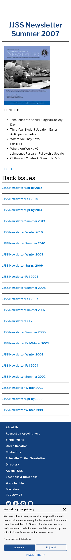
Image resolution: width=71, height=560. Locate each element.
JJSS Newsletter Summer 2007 (24, 310)
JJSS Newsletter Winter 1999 (22, 410)
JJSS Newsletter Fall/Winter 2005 (25, 343)
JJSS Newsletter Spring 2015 (22, 188)
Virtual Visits (15, 439)
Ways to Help (15, 483)
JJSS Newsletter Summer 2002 (24, 376)
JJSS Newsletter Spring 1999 (22, 399)
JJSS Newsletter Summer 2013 (23, 221)
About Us (12, 427)
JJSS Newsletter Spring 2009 (22, 265)
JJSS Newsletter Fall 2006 (20, 321)
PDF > (8, 169)
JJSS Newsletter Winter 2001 (22, 388)
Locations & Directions (22, 476)
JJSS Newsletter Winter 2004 (22, 354)
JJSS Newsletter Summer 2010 (23, 243)
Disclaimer (13, 489)
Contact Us (13, 452)
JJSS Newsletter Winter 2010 (22, 232)
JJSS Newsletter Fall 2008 (20, 276)
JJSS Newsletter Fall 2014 (20, 199)
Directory (12, 464)
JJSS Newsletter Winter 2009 (22, 254)
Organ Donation (16, 445)
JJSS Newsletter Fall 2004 (20, 365)
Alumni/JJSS (14, 470)
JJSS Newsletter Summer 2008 (24, 288)
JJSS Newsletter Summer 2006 (24, 332)
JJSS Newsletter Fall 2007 (20, 299)
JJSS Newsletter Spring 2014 (22, 210)
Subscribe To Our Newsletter (25, 458)
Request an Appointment (23, 433)
